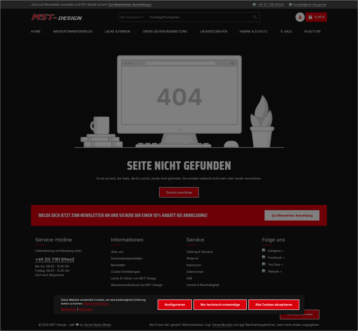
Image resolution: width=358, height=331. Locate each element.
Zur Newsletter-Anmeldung (292, 215)
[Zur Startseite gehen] (56, 17)
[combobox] (198, 17)
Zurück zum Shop (179, 192)
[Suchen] (255, 17)
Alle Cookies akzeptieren (273, 304)
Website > (275, 271)
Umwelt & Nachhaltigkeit (202, 285)
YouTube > (275, 264)
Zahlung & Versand (199, 251)
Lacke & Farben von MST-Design (133, 278)
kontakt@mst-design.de (310, 4)
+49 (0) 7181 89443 (271, 4)
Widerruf (192, 258)
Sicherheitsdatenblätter (127, 258)
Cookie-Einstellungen (125, 271)
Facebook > (276, 257)
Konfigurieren (175, 304)
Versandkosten (222, 324)
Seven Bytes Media (97, 324)
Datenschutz (194, 271)
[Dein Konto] (300, 17)
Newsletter (118, 265)
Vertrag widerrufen (300, 314)
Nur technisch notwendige (220, 304)
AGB (189, 278)
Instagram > (276, 250)
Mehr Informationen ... (96, 303)
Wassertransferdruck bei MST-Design (136, 285)
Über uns (117, 251)
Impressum (193, 265)
